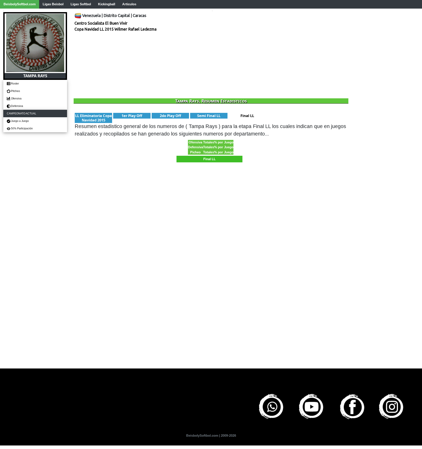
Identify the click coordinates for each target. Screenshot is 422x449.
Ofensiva (16, 98)
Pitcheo (15, 91)
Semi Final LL (208, 115)
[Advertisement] (205, 65)
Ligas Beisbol (53, 4)
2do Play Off (170, 115)
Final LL (247, 115)
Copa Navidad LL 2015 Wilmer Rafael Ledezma (115, 29)
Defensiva (16, 106)
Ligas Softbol (81, 4)
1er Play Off (132, 115)
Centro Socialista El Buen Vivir (101, 23)
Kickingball (106, 4)
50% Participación (21, 128)
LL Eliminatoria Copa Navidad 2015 (93, 118)
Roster (14, 83)
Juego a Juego (19, 121)
